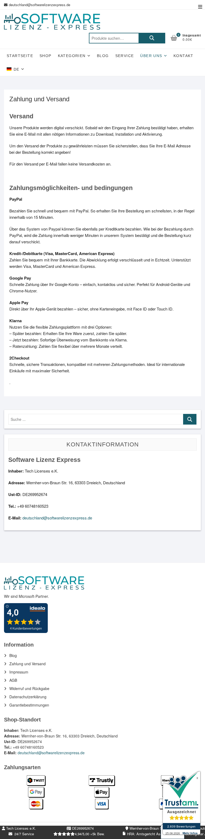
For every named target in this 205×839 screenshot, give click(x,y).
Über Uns (151, 56)
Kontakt (184, 56)
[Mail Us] (6, 4)
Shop (46, 56)
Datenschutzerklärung (27, 696)
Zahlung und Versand (27, 663)
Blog (103, 56)
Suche (152, 38)
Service (124, 56)
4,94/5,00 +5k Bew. (90, 833)
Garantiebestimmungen (29, 705)
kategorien (72, 56)
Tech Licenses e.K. (20, 828)
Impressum (18, 672)
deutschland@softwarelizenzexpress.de (39, 4)
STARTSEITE (20, 56)
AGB (13, 680)
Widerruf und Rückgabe (29, 688)
